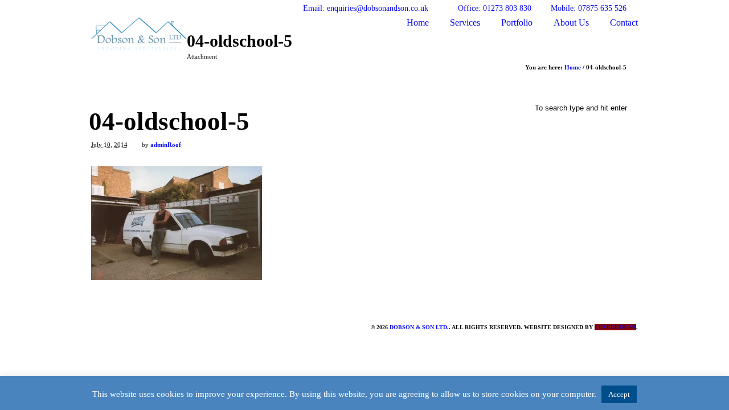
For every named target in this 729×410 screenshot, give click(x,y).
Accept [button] (619, 394)
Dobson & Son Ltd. (419, 327)
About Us (571, 22)
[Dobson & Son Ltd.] (139, 46)
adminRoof (165, 144)
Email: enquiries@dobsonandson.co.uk (365, 8)
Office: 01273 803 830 (494, 8)
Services (465, 22)
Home (418, 22)
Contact (624, 22)
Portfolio (517, 22)
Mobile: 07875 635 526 (588, 8)
